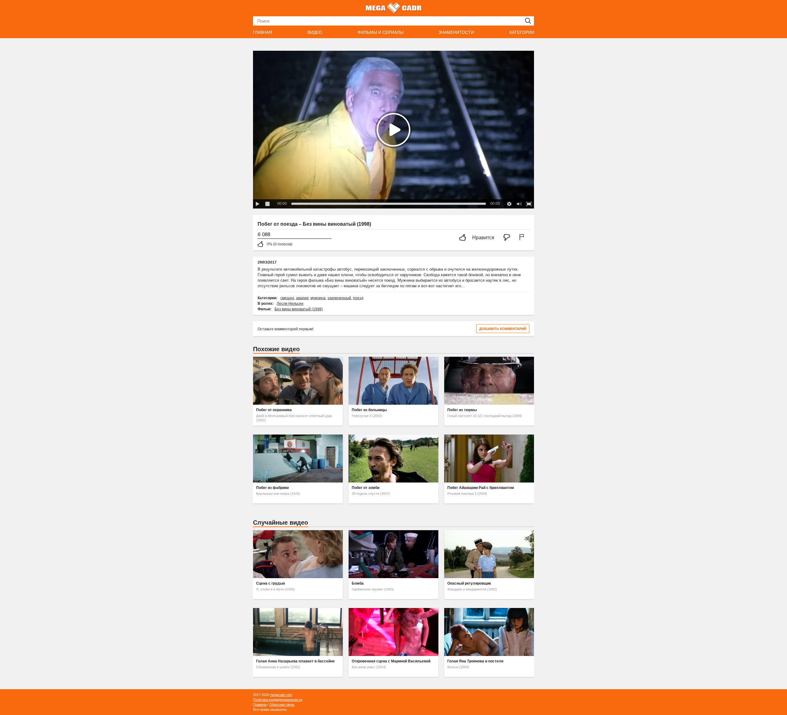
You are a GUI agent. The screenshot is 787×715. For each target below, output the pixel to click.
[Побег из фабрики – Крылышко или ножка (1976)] (298, 459)
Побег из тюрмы (462, 410)
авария (302, 298)
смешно (287, 298)
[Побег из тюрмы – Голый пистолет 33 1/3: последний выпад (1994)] (489, 381)
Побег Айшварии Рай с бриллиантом (480, 488)
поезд (358, 298)
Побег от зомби (365, 488)
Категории (521, 32)
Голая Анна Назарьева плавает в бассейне (295, 661)
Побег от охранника (274, 410)
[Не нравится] (508, 237)
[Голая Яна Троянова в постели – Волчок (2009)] (489, 632)
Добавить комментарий (502, 329)
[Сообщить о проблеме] (522, 237)
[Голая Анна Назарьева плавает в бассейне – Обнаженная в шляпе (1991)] (298, 632)
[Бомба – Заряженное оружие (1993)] (393, 554)
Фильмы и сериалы (380, 32)
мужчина (318, 298)
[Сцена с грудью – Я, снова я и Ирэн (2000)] (298, 554)
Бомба (358, 583)
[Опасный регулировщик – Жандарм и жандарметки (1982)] (489, 554)
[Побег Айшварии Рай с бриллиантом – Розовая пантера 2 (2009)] (489, 459)
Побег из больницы (369, 410)
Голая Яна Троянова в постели (475, 661)
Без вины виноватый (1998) (299, 309)
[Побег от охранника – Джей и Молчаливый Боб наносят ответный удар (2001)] (298, 381)
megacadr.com (281, 695)
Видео (314, 32)
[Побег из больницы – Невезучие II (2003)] (393, 381)
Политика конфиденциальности (277, 699)
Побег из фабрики (272, 488)
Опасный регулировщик (469, 583)
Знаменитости (456, 32)
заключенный (339, 298)
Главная (262, 32)
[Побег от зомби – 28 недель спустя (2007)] (393, 459)
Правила (260, 704)
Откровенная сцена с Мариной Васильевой (391, 661)
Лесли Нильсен (290, 303)
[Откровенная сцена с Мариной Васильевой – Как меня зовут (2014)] (393, 632)
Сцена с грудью (270, 583)
